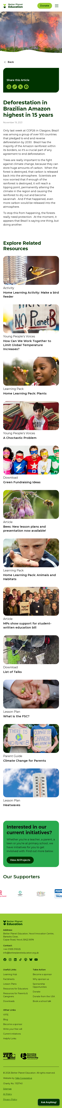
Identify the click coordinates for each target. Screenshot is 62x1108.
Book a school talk (42, 1001)
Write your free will (12, 1029)
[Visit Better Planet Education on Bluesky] (31, 959)
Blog (5, 1019)
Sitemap (7, 1089)
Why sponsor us (41, 979)
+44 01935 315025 (12, 949)
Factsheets (8, 979)
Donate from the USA (44, 996)
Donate (44, 5)
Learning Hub (10, 974)
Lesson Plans (9, 984)
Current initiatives (12, 1033)
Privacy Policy (10, 1099)
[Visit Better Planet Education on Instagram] (10, 959)
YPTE (6, 1014)
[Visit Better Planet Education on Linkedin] (15, 959)
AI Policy (7, 1094)
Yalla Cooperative (23, 1078)
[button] (56, 5)
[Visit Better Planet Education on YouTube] (36, 959)
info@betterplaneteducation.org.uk (21, 952)
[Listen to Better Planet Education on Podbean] (25, 959)
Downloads (8, 1001)
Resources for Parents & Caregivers (15, 995)
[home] (13, 5)
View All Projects (20, 860)
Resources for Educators (15, 988)
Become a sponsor (42, 974)
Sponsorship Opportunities (40, 985)
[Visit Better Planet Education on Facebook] (5, 959)
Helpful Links (9, 1038)
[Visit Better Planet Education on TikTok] (20, 959)
